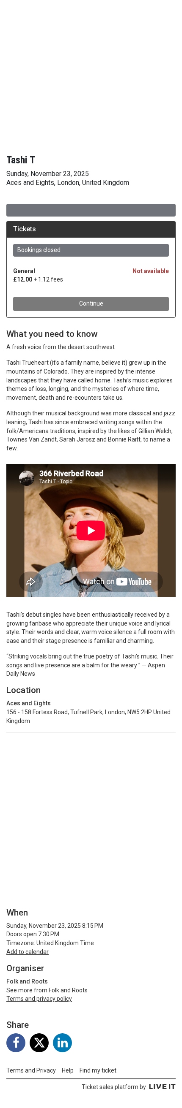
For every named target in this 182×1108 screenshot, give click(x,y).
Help (68, 1070)
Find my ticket (98, 1070)
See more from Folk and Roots (47, 990)
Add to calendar (27, 951)
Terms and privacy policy (39, 998)
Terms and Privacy (31, 1070)
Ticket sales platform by (114, 1087)
